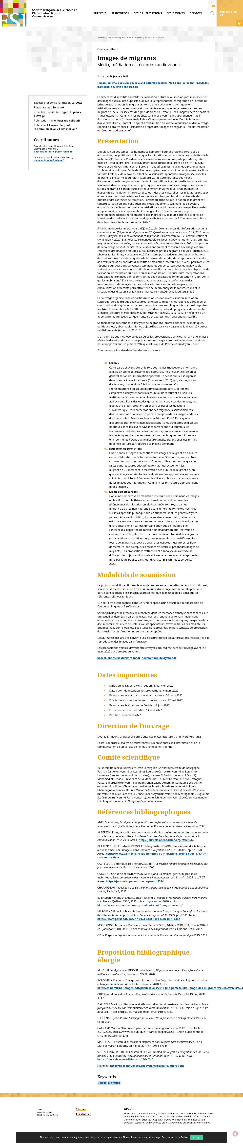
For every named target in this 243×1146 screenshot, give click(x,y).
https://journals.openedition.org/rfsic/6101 (126, 1059)
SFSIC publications (148, 13)
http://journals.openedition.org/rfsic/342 (166, 840)
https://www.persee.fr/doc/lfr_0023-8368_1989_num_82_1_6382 (138, 919)
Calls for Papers (116, 37)
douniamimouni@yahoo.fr (49, 160)
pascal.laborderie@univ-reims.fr (53, 151)
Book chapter (134, 37)
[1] (111, 159)
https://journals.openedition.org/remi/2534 (134, 881)
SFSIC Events (176, 13)
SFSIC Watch (120, 13)
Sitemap (81, 1109)
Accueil (101, 37)
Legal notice (83, 1114)
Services (196, 13)
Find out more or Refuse (175, 1137)
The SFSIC (99, 13)
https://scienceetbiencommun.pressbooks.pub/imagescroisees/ (140, 905)
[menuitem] (100, 13)
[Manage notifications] (235, 1133)
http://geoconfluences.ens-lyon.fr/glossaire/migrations (147, 1066)
